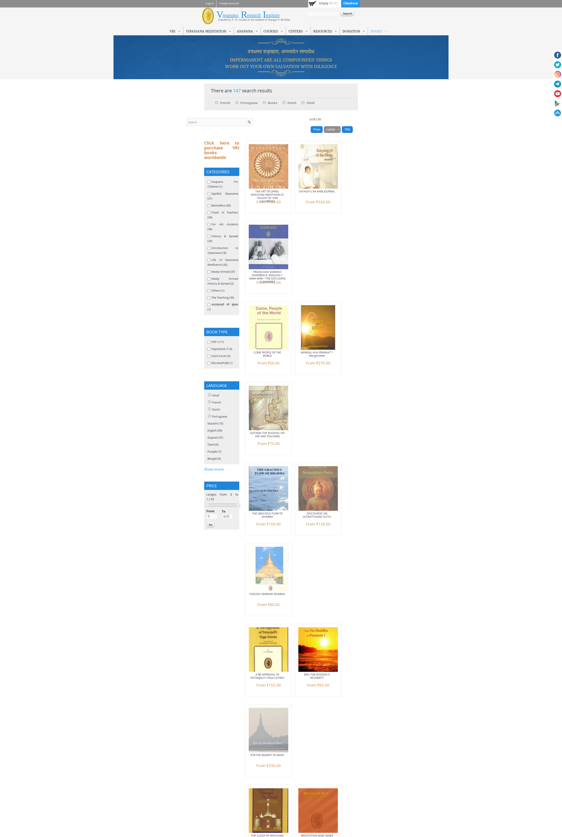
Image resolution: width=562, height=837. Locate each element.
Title (347, 129)
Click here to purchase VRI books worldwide (221, 150)
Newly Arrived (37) (223, 272)
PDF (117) (217, 342)
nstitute (273, 15)
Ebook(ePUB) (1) (221, 363)
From (210, 511)
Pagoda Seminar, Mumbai (267, 594)
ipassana (230, 15)
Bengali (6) (214, 459)
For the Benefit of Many (267, 755)
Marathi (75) (215, 423)
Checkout (350, 3)
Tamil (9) (212, 444)
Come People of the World (267, 354)
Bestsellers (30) (221, 205)
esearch (254, 15)
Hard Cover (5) (220, 356)
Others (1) (217, 290)
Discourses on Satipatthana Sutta (317, 515)
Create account (229, 3)
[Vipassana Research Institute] (208, 21)
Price (316, 129)
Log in (209, 3)
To (223, 511)
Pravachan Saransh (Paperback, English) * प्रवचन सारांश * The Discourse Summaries (267, 276)
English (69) (214, 430)
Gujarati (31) (215, 437)
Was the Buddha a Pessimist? (317, 676)
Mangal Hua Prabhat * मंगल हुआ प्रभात (317, 354)
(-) (217, 102)
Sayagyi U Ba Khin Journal (317, 191)
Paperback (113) (221, 349)
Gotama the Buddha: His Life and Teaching (267, 434)
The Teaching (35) (222, 297)
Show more (214, 469)
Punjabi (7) (214, 451)
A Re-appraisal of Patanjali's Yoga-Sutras (267, 676)
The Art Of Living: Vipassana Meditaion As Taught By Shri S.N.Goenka (267, 196)
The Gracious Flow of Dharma (267, 515)
